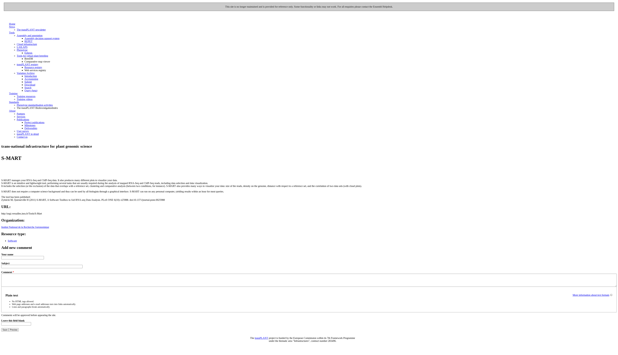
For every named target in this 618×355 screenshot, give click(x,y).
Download (29, 84)
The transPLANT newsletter (31, 29)
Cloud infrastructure (27, 44)
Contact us (22, 137)
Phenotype (22, 50)
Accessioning (31, 79)
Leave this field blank (13, 320)
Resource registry (33, 67)
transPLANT (261, 338)
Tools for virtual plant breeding (32, 55)
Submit (28, 81)
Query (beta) (30, 90)
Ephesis (28, 53)
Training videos (25, 99)
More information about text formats (591, 295)
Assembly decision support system (41, 38)
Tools (12, 32)
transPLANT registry (27, 64)
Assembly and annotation (29, 35)
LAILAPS (22, 47)
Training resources (26, 96)
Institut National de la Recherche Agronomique (25, 227)
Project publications (34, 122)
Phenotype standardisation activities (35, 105)
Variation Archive (26, 73)
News (12, 26)
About (12, 110)
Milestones (29, 125)
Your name (7, 254)
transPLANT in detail (28, 134)
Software (12, 240)
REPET (28, 41)
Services (21, 116)
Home (12, 24)
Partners (21, 113)
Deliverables (30, 128)
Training (13, 93)
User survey (23, 131)
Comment (7, 272)
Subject (5, 263)
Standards (14, 102)
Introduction (30, 76)
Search (27, 87)
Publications (23, 119)
